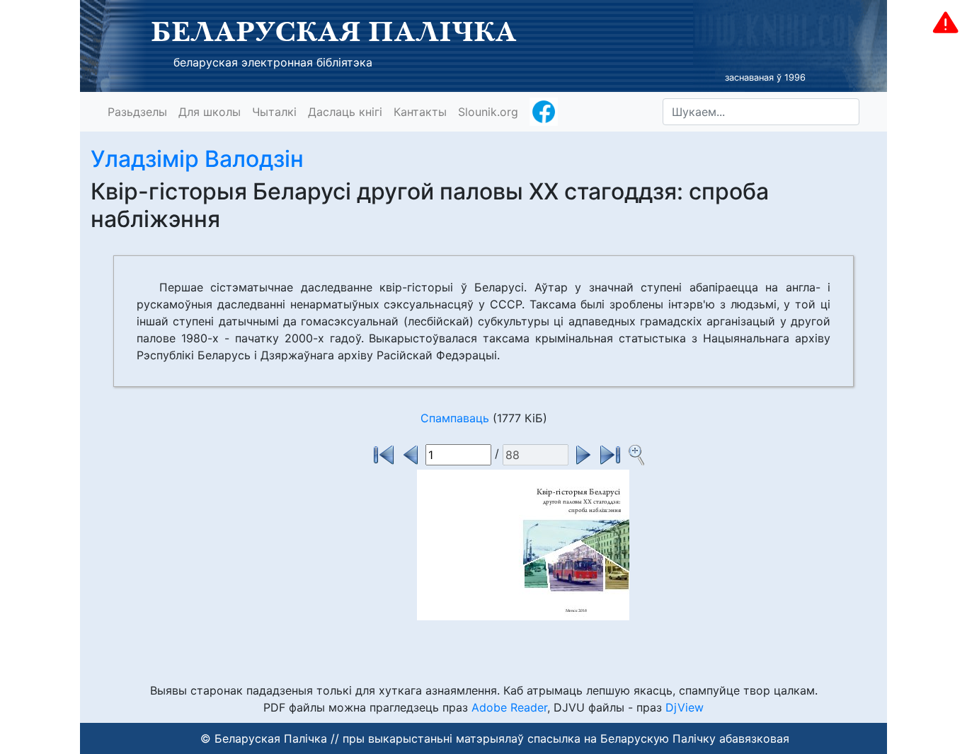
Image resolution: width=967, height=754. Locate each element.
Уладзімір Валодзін (197, 159)
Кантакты (420, 112)
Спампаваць (454, 418)
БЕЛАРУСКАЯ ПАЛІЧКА (334, 31)
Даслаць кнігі (345, 112)
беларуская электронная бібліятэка (272, 62)
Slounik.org (488, 112)
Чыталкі (274, 112)
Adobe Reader (509, 707)
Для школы (209, 112)
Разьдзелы (137, 112)
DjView (684, 707)
